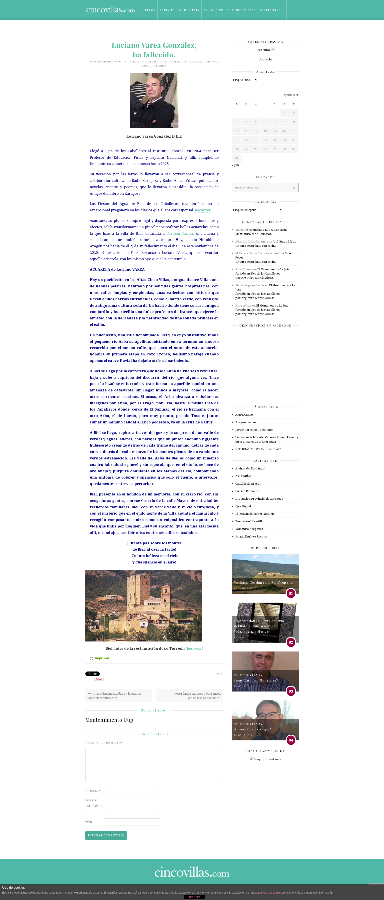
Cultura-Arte (156, 61)
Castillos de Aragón (248, 483)
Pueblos (148, 10)
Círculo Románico (247, 491)
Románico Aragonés (249, 529)
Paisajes (167, 10)
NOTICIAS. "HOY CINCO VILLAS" (258, 449)
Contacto (265, 59)
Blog (145, 30)
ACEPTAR (194, 897)
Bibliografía (272, 10)
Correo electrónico (94, 806)
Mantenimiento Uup (109, 61)
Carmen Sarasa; (179, 233)
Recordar (203, 210)
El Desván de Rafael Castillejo (255, 513)
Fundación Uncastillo (249, 521)
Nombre (92, 791)
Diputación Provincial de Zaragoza (259, 498)
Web (88, 822)
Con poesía (189, 10)
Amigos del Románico (250, 468)
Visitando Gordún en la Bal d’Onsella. (263, 582)
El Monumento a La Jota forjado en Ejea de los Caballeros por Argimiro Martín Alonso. (262, 273)
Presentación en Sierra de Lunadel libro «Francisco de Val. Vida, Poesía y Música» (259, 626)
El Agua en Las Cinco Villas (230, 10)
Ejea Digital (243, 506)
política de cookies (271, 892)
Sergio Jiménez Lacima (251, 536)
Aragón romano (246, 422)
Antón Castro (244, 414)
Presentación (265, 50)
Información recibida (185, 61)
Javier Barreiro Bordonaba (254, 429)
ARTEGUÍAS (243, 476)
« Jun (235, 165)
